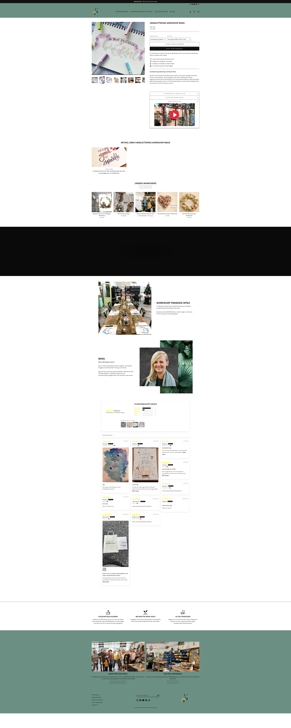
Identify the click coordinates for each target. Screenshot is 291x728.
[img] (106, 441)
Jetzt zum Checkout (174, 48)
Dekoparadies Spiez (142, 12)
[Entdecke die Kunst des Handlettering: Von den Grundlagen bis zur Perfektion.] (109, 157)
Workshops (122, 12)
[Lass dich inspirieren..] (172, 656)
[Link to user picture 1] (115, 464)
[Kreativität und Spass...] (118, 656)
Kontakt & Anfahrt (96, 697)
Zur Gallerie (172, 682)
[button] (137, 408)
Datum (169, 36)
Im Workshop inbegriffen (174, 93)
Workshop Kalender (118, 682)
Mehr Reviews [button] (145, 591)
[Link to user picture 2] (104, 569)
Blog (172, 12)
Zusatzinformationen (174, 97)
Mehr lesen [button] (135, 491)
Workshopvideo (174, 101)
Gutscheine (161, 12)
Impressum (95, 705)
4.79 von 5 (117, 410)
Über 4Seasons (96, 695)
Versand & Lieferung (97, 700)
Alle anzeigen (146, 186)
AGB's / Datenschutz (97, 702)
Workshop (154, 36)
